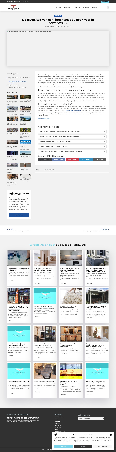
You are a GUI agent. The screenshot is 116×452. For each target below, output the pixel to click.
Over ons (77, 7)
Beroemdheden (59, 417)
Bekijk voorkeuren (102, 446)
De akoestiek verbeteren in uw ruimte (18, 382)
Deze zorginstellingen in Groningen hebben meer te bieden (69, 383)
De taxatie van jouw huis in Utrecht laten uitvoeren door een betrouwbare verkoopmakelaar (18, 308)
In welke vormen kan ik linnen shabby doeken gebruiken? (72, 136)
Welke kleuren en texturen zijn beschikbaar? (72, 141)
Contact (94, 7)
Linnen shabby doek (50, 169)
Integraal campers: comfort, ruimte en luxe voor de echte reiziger (12, 113)
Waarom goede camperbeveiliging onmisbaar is (24, 123)
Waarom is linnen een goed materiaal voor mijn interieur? (72, 131)
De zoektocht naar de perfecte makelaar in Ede (18, 269)
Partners (58, 7)
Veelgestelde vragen (13, 85)
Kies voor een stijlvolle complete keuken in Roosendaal (68, 345)
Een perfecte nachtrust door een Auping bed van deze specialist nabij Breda (96, 345)
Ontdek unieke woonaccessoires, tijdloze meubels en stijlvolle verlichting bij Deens (12, 182)
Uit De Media (67, 7)
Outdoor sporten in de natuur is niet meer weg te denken (25, 113)
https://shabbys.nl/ (43, 118)
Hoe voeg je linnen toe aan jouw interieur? (18, 82)
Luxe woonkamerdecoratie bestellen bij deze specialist (43, 269)
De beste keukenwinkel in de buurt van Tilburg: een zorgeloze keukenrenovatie (96, 270)
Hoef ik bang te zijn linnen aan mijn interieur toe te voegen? (72, 151)
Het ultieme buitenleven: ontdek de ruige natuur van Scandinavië (12, 146)
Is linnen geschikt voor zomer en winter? (72, 146)
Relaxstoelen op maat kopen (44, 381)
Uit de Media (58, 419)
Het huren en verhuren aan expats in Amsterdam (95, 382)
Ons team (86, 7)
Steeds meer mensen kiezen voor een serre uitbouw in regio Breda (96, 308)
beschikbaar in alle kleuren (74, 110)
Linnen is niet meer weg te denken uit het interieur (19, 78)
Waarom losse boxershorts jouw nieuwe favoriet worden (25, 169)
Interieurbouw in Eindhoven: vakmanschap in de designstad (70, 270)
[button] (111, 435)
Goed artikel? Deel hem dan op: (17, 87)
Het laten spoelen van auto (43, 306)
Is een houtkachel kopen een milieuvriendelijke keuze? (44, 344)
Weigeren (83, 446)
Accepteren (63, 446)
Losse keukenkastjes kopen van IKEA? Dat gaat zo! (17, 344)
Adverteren (58, 427)
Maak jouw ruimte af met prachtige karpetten (68, 307)
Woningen (58, 15)
